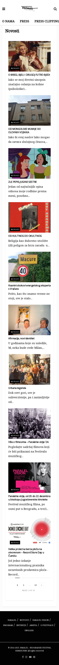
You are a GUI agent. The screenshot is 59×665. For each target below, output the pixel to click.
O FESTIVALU (47, 625)
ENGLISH (29, 630)
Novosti (15, 68)
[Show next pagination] (41, 585)
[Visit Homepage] (29, 8)
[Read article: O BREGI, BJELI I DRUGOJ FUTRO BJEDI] (29, 56)
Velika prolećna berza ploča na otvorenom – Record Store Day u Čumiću (26, 552)
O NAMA (8, 21)
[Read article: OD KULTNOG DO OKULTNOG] (29, 217)
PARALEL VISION (41, 620)
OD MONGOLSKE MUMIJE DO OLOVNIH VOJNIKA (24, 130)
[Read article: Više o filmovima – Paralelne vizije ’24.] (29, 423)
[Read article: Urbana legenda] (29, 369)
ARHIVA (33, 625)
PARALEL (12, 620)
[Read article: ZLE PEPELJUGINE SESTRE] (29, 163)
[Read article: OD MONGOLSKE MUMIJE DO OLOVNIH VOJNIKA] (29, 110)
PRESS (24, 21)
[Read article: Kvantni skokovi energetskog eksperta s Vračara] (29, 267)
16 (35, 585)
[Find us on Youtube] (30, 657)
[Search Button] (55, 8)
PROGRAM (8, 625)
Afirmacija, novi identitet (21, 338)
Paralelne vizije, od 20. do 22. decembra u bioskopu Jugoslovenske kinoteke (29, 497)
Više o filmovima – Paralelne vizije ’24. (28, 442)
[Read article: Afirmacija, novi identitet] (29, 320)
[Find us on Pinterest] (34, 657)
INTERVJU (21, 625)
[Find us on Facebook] (23, 657)
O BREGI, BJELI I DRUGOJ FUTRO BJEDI (29, 74)
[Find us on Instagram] (26, 657)
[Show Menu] (3, 8)
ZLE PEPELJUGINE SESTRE (22, 182)
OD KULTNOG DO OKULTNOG (25, 236)
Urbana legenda (17, 388)
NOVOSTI (24, 620)
